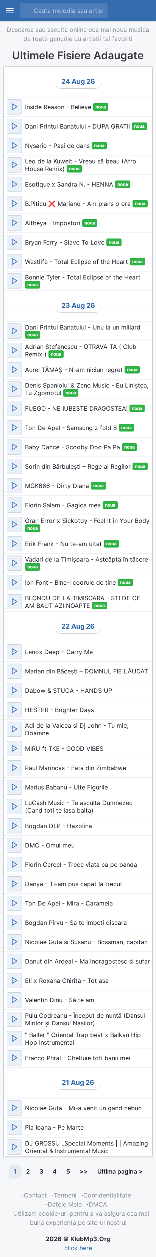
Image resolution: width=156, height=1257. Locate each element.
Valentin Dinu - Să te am (59, 1000)
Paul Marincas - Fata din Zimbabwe (75, 768)
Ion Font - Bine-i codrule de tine (71, 582)
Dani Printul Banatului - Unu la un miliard (82, 327)
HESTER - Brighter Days (59, 710)
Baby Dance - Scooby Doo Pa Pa (73, 447)
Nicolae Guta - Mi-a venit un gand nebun (83, 1108)
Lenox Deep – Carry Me (59, 652)
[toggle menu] (10, 10)
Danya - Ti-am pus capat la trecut (73, 884)
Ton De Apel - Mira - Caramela (69, 903)
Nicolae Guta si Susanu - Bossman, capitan (86, 942)
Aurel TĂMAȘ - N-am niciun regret (75, 369)
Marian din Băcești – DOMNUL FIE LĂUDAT (86, 671)
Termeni (65, 1195)
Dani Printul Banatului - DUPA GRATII (78, 126)
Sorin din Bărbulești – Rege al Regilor (79, 466)
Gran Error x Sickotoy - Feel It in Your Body (87, 520)
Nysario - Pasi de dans (58, 145)
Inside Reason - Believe (59, 107)
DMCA (98, 1204)
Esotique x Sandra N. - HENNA (70, 184)
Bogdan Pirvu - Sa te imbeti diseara (76, 922)
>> (84, 1171)
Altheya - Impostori (53, 223)
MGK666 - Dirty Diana (58, 486)
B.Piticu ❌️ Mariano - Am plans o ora (79, 203)
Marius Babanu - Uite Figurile (66, 787)
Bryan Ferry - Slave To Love (65, 242)
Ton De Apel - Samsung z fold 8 (72, 428)
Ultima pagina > (120, 1171)
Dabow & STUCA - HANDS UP (68, 690)
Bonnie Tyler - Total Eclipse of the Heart (82, 277)
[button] (14, 107)
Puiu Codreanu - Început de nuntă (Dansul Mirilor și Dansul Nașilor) (85, 1019)
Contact (35, 1195)
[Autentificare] (125, 10)
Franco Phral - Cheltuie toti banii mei (77, 1058)
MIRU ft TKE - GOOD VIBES (64, 748)
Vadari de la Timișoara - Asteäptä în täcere (86, 559)
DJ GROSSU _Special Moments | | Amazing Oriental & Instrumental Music (86, 1147)
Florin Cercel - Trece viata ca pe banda (81, 864)
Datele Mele (65, 1204)
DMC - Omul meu (50, 845)
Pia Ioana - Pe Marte (54, 1127)
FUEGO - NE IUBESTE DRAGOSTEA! (77, 408)
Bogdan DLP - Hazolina (58, 826)
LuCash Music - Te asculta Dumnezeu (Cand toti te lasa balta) (79, 806)
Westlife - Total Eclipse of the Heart (77, 261)
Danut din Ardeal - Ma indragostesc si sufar (87, 961)
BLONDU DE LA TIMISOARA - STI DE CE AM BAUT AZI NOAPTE (82, 601)
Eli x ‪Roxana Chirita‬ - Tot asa (67, 980)
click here (78, 1248)
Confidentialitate (107, 1195)
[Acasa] (143, 10)
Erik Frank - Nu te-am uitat (64, 544)
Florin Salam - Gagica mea (64, 505)
